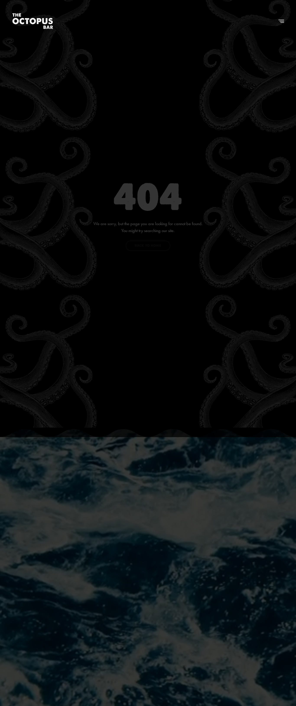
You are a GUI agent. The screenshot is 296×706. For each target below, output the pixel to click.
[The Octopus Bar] (32, 21)
